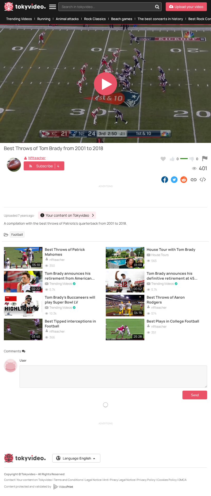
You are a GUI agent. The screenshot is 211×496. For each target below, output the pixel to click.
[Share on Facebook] (164, 179)
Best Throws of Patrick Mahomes (65, 252)
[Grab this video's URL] (194, 179)
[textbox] (106, 7)
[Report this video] (204, 158)
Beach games (121, 18)
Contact (9, 480)
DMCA (183, 480)
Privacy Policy (146, 480)
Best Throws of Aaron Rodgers (166, 300)
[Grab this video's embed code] (202, 179)
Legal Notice (93, 480)
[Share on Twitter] (174, 179)
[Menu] (52, 7)
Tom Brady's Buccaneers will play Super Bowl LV (70, 300)
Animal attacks (67, 18)
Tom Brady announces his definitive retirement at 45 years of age (170, 276)
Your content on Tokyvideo (34, 480)
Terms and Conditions (68, 480)
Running (43, 18)
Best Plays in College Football (173, 321)
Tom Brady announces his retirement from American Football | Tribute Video (68, 276)
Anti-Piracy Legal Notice (119, 480)
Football (17, 234)
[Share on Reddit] (184, 179)
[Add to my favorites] (163, 158)
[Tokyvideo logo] (25, 7)
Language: (77, 458)
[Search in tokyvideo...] (157, 6)
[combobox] (110, 6)
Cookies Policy (167, 480)
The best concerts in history (160, 18)
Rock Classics (95, 18)
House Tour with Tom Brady (171, 249)
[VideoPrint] (63, 486)
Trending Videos (19, 18)
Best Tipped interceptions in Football (70, 323)
